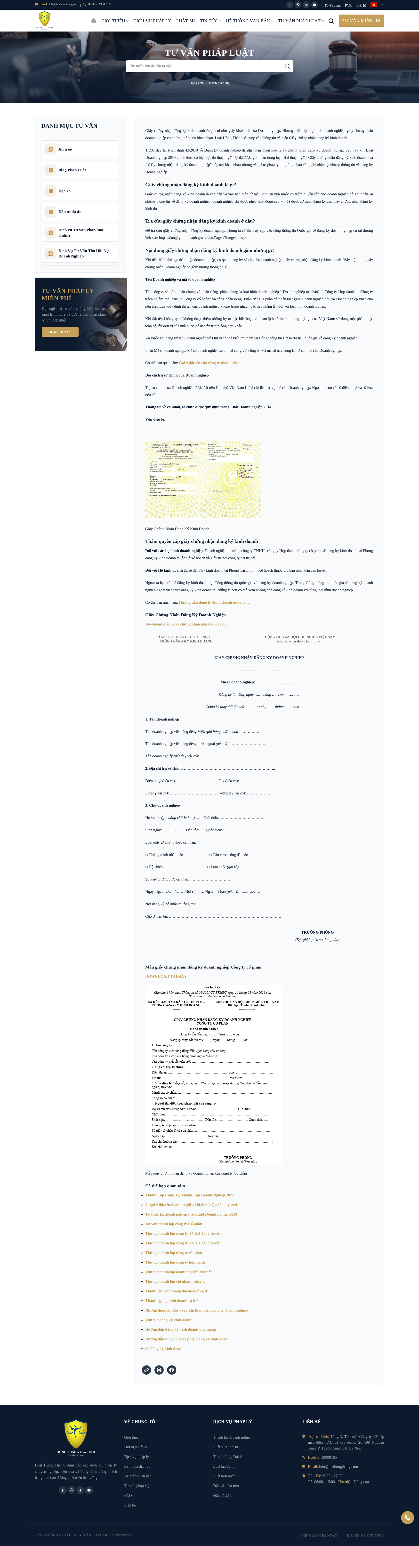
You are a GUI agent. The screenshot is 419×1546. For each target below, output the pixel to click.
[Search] (331, 21)
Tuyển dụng (333, 5)
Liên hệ (361, 5)
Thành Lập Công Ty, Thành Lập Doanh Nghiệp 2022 (189, 1195)
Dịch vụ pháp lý (152, 20)
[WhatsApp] (298, 4)
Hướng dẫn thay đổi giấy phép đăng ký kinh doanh (187, 1339)
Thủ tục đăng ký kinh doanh (169, 1320)
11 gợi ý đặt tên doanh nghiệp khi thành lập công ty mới (191, 1205)
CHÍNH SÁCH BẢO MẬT (318, 1535)
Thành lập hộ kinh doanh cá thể (171, 1300)
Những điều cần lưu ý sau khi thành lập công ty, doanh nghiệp (196, 1310)
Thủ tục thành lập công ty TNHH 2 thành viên (183, 1243)
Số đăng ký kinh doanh (164, 1348)
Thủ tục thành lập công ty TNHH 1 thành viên (183, 1233)
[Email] (314, 4)
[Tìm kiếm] (287, 66)
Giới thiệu (113, 20)
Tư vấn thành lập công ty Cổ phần (173, 1224)
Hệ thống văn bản (248, 20)
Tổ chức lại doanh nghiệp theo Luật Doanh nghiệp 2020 (191, 1214)
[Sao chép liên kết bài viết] (146, 1370)
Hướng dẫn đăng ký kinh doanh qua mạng (214, 602)
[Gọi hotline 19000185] (407, 1517)
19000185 (105, 4)
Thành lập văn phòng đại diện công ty (176, 1291)
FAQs (348, 5)
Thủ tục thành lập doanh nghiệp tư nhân (179, 1272)
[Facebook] (289, 4)
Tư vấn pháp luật (299, 20)
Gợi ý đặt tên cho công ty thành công (209, 363)
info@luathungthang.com (63, 4)
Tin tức (209, 20)
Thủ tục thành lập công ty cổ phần (173, 1253)
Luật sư (185, 20)
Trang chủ (94, 18)
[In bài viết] (159, 1370)
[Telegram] (306, 4)
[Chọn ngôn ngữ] (377, 5)
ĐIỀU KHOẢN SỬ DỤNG (365, 1535)
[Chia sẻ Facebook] (172, 1370)
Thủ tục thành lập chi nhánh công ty (175, 1281)
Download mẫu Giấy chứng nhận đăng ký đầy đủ (186, 624)
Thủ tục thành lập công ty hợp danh (175, 1262)
